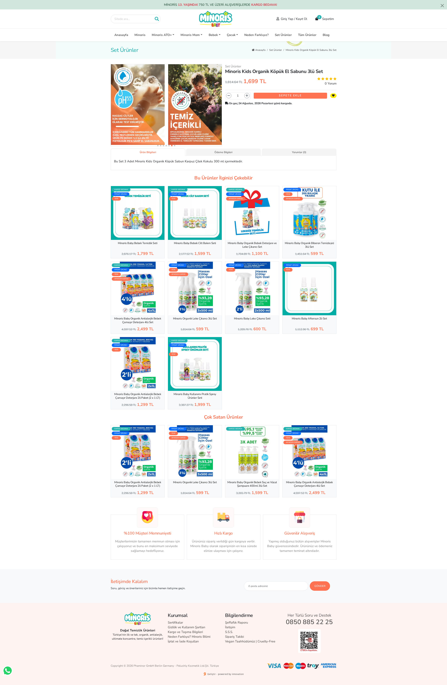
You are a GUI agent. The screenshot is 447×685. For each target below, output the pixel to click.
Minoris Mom (190, 35)
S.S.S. (229, 632)
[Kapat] (442, 5)
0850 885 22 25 (309, 622)
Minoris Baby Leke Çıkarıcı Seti (252, 319)
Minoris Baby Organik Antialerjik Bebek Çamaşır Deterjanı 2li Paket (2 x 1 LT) (137, 396)
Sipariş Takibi (234, 637)
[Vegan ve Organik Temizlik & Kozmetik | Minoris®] (215, 19)
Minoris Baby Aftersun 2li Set (309, 319)
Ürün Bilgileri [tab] (148, 152)
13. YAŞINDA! (188, 5)
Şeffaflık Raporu (236, 622)
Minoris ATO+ (162, 35)
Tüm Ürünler (307, 35)
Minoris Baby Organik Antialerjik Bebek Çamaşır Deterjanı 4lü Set (137, 320)
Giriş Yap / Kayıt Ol (294, 19)
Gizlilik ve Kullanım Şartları (186, 627)
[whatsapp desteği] (8, 670)
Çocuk (231, 35)
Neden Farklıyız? (256, 35)
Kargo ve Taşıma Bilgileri (185, 632)
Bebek (213, 35)
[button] (158, 145)
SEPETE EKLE (290, 95)
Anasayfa (121, 35)
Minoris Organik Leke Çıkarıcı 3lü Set (195, 319)
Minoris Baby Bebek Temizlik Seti (137, 243)
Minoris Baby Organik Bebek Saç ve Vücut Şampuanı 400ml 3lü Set (252, 484)
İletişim (230, 627)
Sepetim (326, 18)
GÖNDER (319, 586)
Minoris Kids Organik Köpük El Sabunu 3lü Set (311, 50)
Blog (326, 35)
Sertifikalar (175, 622)
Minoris (139, 35)
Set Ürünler (283, 35)
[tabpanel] (223, 161)
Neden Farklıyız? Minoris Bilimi (189, 637)
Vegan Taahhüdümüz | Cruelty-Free (250, 641)
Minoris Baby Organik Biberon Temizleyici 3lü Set (309, 245)
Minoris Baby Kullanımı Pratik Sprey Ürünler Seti (195, 396)
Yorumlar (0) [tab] (299, 152)
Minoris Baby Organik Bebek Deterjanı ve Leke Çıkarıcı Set (252, 245)
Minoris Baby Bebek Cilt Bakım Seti (195, 243)
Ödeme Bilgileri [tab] (223, 152)
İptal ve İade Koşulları (183, 641)
